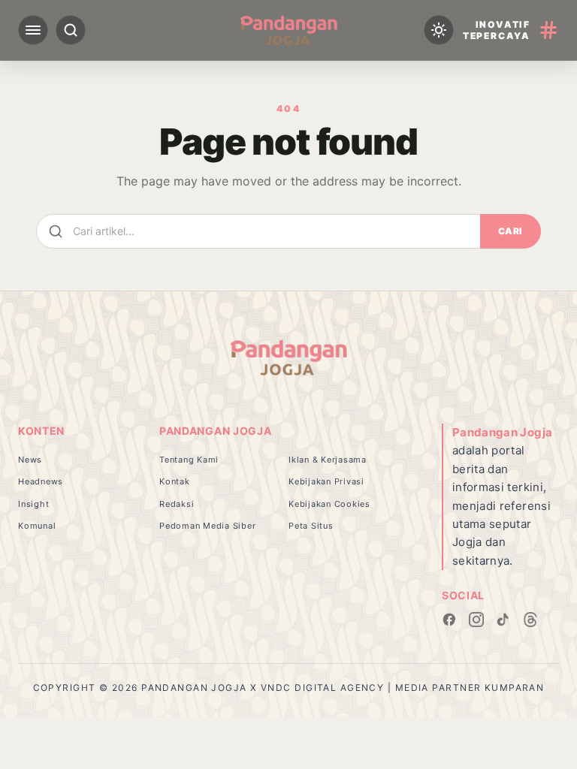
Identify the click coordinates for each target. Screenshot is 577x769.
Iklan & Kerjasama (327, 459)
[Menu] (33, 30)
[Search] (71, 30)
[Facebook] (449, 619)
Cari (510, 231)
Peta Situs (311, 525)
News (30, 459)
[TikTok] (503, 619)
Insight (33, 504)
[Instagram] (476, 619)
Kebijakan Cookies (329, 504)
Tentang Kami (189, 459)
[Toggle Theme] (439, 30)
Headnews (40, 481)
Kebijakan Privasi (326, 481)
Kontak (174, 481)
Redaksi (176, 504)
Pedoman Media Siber (207, 525)
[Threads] (530, 619)
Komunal (37, 525)
